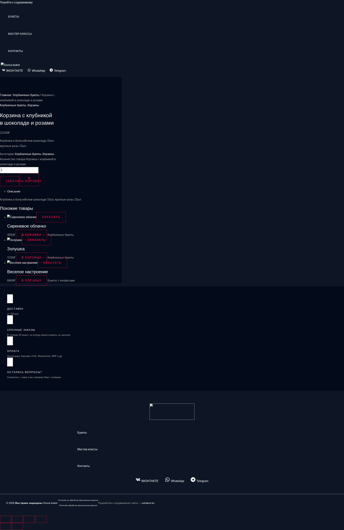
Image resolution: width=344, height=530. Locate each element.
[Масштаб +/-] (5, 519)
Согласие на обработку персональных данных (78, 500)
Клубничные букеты (26, 95)
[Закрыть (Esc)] (41, 519)
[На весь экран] (17, 519)
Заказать (12, 181)
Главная (5, 95)
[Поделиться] (29, 519)
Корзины (33, 105)
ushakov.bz (148, 503)
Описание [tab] (13, 191)
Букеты (13, 16)
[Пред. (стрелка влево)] (5, 526)
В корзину (32, 180)
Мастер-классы (20, 33)
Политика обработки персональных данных (78, 505)
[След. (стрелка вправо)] (17, 526)
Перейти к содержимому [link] (16, 2)
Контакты (15, 50)
